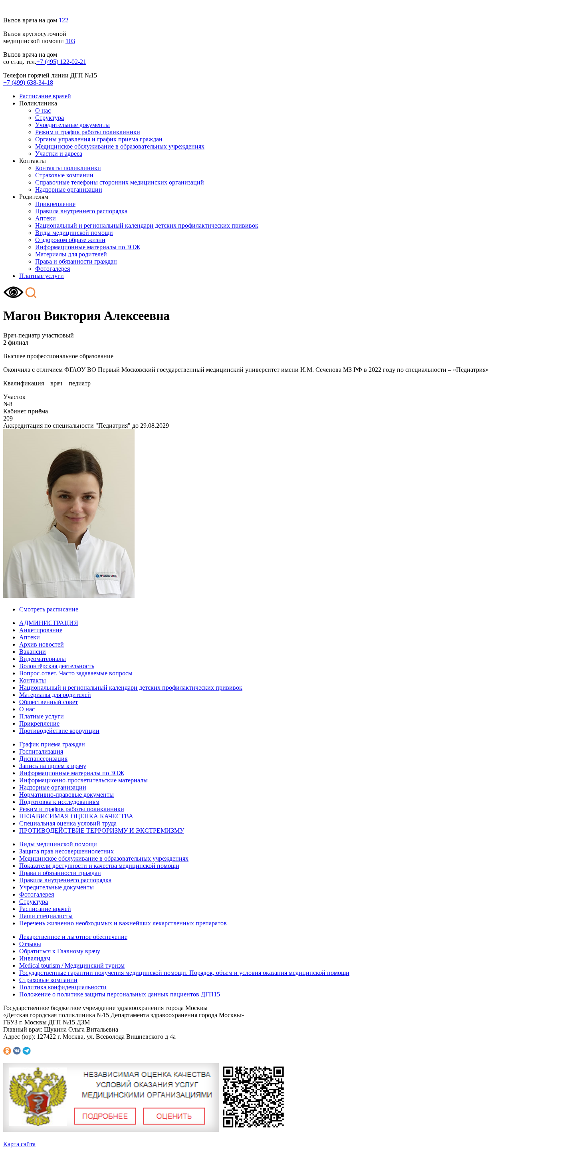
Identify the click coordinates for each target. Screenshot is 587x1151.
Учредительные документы (72, 124)
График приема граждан (52, 744)
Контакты (32, 680)
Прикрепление (55, 203)
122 (63, 20)
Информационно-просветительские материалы (83, 780)
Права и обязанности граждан (76, 261)
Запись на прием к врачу (52, 765)
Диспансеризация (43, 758)
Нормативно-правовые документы (66, 794)
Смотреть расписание (48, 609)
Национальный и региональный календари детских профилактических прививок (146, 225)
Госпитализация (41, 751)
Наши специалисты (46, 916)
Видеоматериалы (42, 658)
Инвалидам (34, 958)
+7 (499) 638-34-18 (28, 82)
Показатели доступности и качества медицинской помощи (99, 865)
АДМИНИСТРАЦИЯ (48, 622)
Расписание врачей (45, 96)
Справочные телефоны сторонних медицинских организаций (119, 182)
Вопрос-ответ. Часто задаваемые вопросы (76, 673)
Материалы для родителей (71, 254)
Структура (49, 117)
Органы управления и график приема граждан (99, 139)
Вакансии (32, 651)
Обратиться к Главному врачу (59, 951)
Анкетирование (40, 630)
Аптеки (45, 218)
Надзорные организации (68, 189)
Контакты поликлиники (68, 168)
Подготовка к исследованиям (59, 801)
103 (70, 41)
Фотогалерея (52, 268)
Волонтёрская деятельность (56, 666)
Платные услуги (41, 275)
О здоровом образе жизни (70, 239)
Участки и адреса (58, 153)
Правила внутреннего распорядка (81, 211)
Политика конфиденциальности (63, 987)
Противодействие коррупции (59, 730)
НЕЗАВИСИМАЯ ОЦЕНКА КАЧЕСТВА (76, 816)
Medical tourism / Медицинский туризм (72, 965)
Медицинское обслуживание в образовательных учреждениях (119, 146)
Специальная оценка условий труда (68, 823)
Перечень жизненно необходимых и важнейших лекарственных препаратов (123, 923)
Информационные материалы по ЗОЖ (87, 247)
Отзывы (30, 944)
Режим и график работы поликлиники (87, 132)
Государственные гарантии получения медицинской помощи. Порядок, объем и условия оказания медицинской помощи (184, 972)
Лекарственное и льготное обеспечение (73, 936)
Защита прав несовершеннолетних (66, 851)
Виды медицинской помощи (74, 232)
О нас (43, 110)
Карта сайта (19, 1144)
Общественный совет (48, 702)
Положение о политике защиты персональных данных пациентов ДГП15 (119, 994)
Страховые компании (64, 175)
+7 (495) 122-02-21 (61, 61)
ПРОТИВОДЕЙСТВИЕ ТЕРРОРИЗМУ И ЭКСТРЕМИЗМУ (101, 830)
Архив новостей (41, 644)
